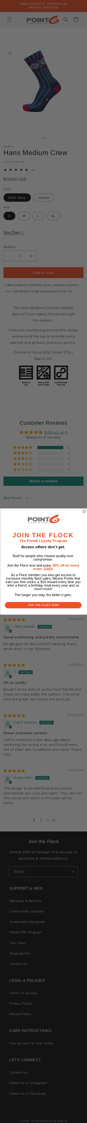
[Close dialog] (84, 511)
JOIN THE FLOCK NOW (43, 605)
